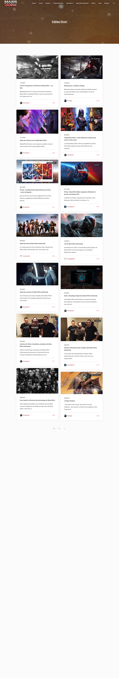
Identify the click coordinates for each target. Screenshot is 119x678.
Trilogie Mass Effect (58, 3)
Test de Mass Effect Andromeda (73, 244)
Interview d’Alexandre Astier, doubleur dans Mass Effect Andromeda (80, 349)
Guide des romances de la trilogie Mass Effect (33, 140)
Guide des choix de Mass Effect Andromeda (32, 243)
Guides (98, 110)
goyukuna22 (72, 258)
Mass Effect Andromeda (82, 3)
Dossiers (48, 3)
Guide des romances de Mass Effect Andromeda (34, 292)
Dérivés (93, 3)
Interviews (97, 320)
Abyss (70, 100)
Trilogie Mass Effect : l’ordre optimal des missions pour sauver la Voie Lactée (80, 139)
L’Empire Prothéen (69, 401)
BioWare (53, 317)
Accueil (34, 3)
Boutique (106, 3)
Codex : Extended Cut (95, 58)
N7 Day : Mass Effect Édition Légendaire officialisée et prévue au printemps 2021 (80, 193)
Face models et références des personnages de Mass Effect (37, 400)
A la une (98, 216)
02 (59, 428)
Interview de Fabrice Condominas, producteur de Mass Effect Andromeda (36, 345)
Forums (41, 3)
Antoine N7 (71, 206)
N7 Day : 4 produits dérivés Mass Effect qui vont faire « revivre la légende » (35, 191)
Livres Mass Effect (51, 163)
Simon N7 (27, 103)
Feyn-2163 (27, 256)
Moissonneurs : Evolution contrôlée (74, 86)
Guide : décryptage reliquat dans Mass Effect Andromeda (80, 296)
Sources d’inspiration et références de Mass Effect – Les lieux (36, 87)
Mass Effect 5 (69, 3)
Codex (100, 3)
